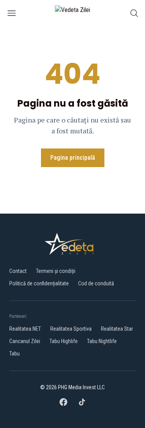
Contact (18, 271)
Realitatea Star (117, 329)
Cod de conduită (96, 283)
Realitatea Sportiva (71, 329)
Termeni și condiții (55, 271)
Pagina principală (72, 157)
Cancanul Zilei (24, 341)
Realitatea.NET (25, 329)
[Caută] (134, 14)
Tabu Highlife (63, 341)
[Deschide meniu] (11, 14)
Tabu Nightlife (102, 341)
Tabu (14, 353)
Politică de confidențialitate (39, 283)
